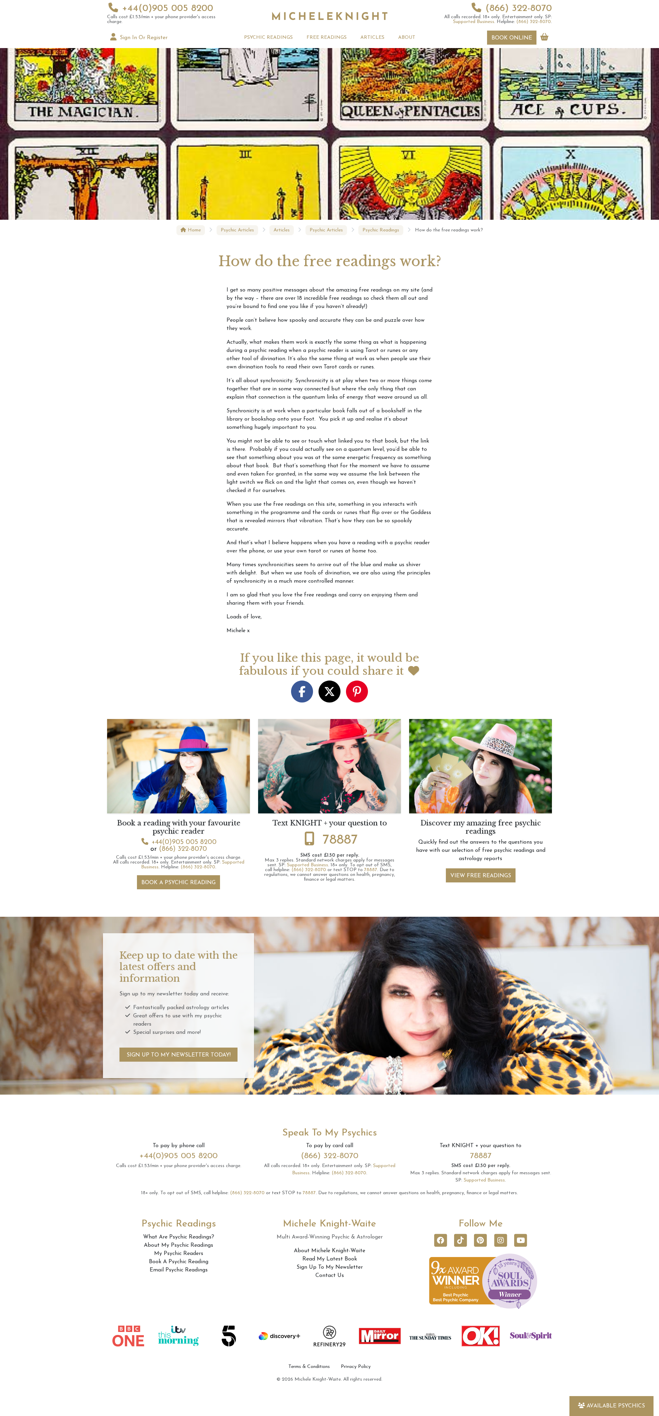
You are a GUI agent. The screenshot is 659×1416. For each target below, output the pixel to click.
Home (193, 230)
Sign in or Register (142, 38)
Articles (282, 230)
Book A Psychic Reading (178, 883)
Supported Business (473, 21)
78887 (340, 840)
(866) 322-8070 (518, 8)
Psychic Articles (237, 230)
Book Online (512, 38)
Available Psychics (616, 1406)
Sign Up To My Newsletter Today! (179, 1055)
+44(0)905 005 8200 (167, 8)
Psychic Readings (380, 230)
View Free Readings (480, 876)
